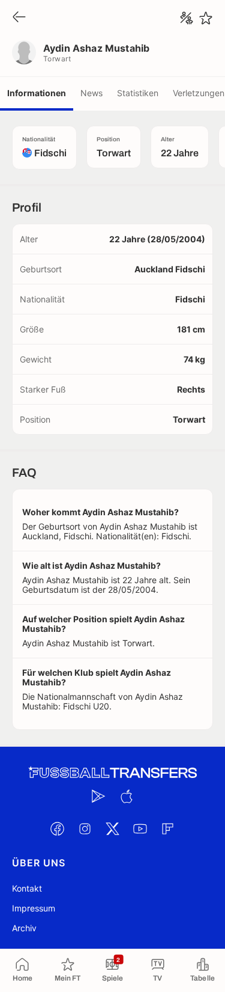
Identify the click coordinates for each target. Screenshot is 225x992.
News (91, 93)
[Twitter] (113, 828)
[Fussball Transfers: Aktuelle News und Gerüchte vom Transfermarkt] (112, 773)
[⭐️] (206, 18)
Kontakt (27, 888)
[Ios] (127, 796)
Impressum (33, 908)
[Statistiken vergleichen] (186, 18)
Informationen (36, 93)
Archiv (24, 928)
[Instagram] (85, 828)
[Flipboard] (168, 828)
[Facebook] (58, 828)
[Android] (99, 796)
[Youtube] (140, 828)
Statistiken (137, 93)
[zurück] (19, 18)
